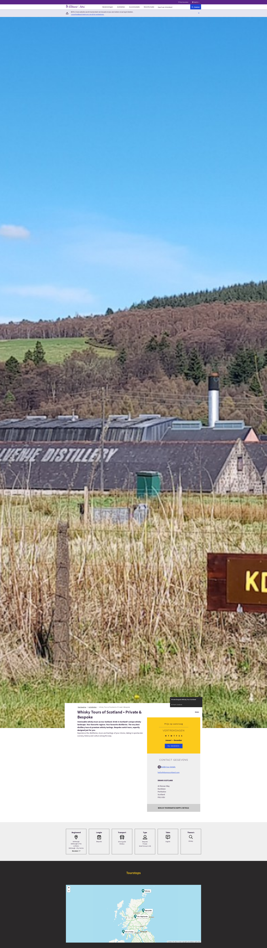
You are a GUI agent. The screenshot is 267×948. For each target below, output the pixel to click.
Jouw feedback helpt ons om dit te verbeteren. (87, 14)
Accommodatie (134, 7)
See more (75, 851)
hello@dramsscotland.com (168, 772)
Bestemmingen (107, 7)
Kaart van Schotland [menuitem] (165, 7)
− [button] (68, 890)
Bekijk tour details (168, 767)
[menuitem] (107, 6)
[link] (195, 6)
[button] (198, 13)
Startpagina (82, 707)
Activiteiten (121, 7)
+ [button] (68, 887)
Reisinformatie (149, 7)
